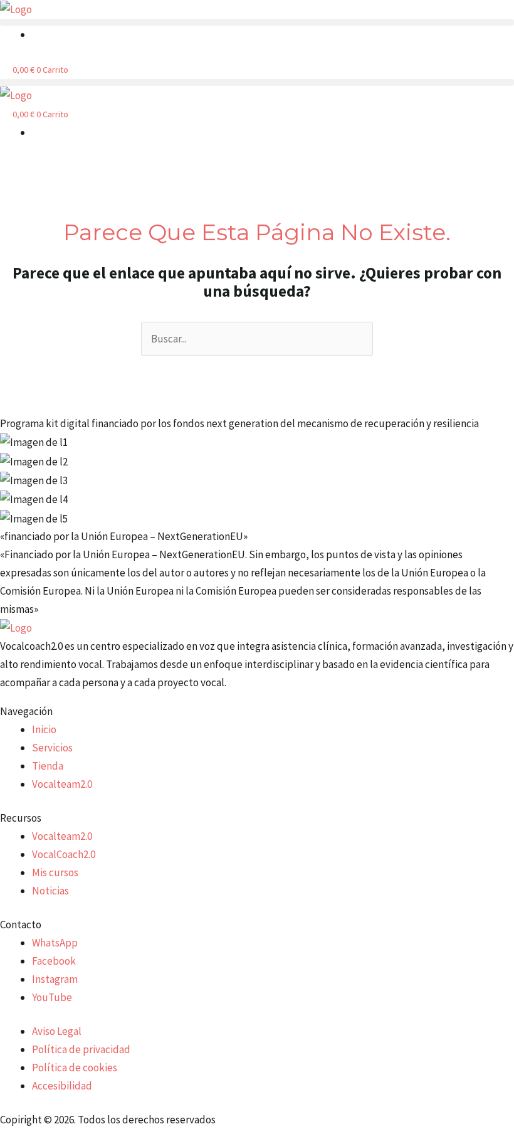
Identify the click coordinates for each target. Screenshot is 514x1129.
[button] (257, 22)
